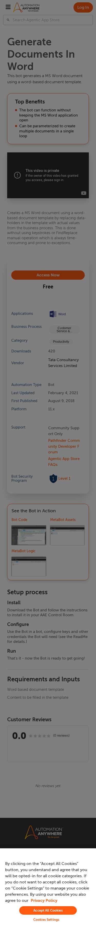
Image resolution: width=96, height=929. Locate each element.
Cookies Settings (46, 920)
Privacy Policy (44, 900)
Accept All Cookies (47, 910)
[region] (48, 888)
